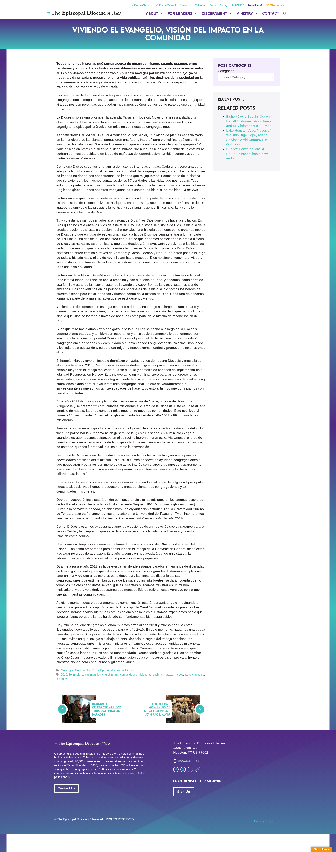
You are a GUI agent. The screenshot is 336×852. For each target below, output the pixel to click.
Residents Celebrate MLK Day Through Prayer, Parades (106, 709)
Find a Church (142, 5)
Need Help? (255, 5)
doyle (156, 674)
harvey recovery (194, 674)
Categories (226, 71)
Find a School (167, 5)
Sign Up (183, 791)
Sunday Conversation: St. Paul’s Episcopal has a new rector (247, 153)
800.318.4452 (188, 760)
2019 (64, 674)
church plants (110, 674)
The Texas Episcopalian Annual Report (111, 670)
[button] (285, 13)
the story (61, 678)
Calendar (200, 5)
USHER (239, 5)
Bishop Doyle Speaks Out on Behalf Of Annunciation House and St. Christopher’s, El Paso (249, 121)
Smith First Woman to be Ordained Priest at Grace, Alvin (157, 709)
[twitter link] (176, 769)
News (183, 5)
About (152, 13)
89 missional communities (85, 674)
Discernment (214, 13)
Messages (67, 670)
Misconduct (276, 5)
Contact (270, 13)
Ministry (244, 13)
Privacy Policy (263, 821)
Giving (223, 5)
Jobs (213, 5)
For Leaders (180, 13)
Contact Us (66, 788)
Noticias (80, 670)
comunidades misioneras (135, 674)
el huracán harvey (172, 674)
